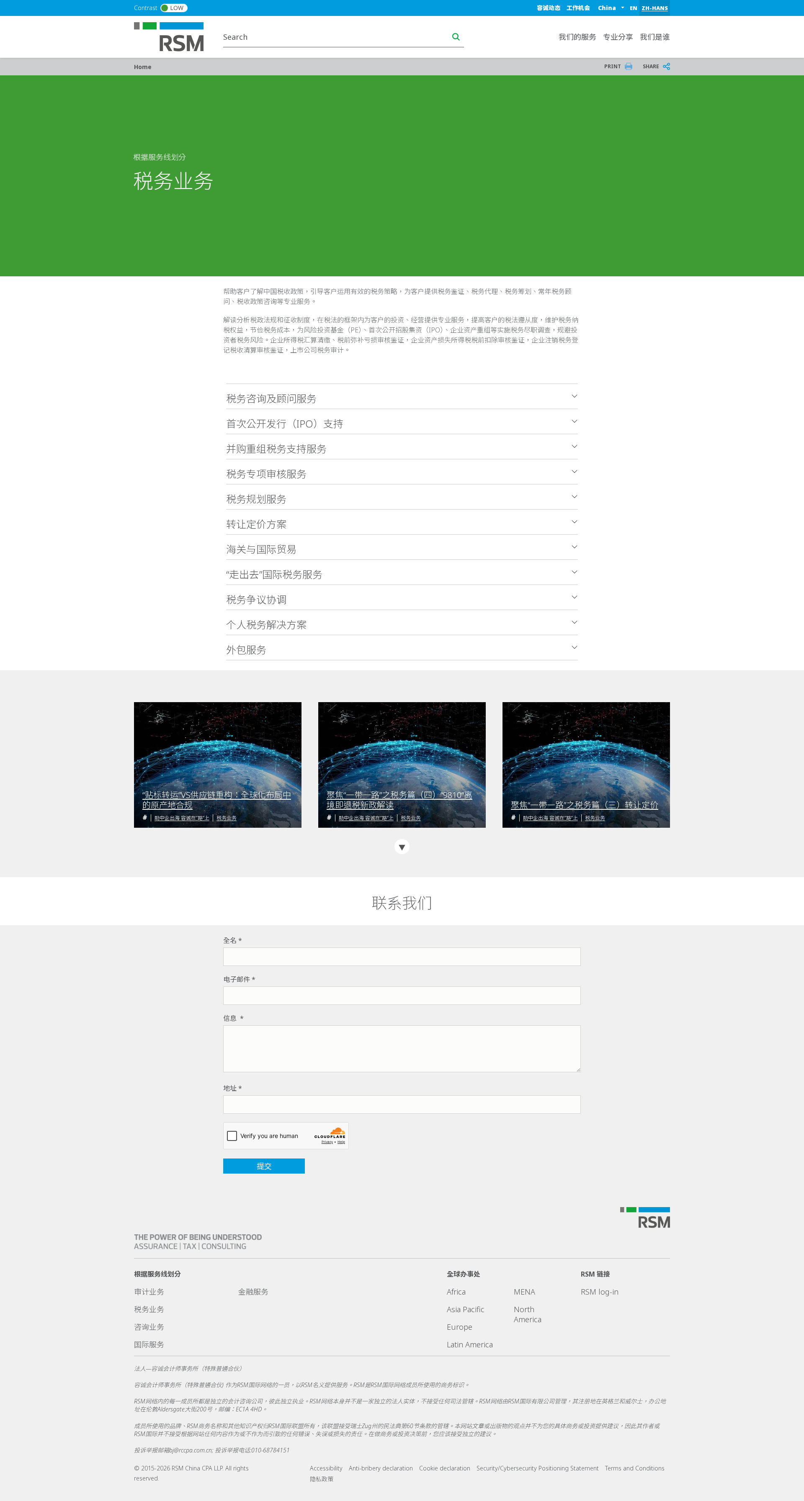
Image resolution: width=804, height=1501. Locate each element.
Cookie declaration (444, 1468)
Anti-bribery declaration (381, 1468)
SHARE (651, 66)
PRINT (612, 66)
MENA (524, 1292)
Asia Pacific (465, 1309)
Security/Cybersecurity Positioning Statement (538, 1468)
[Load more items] (402, 846)
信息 (230, 1018)
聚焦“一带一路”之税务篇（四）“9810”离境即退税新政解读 (399, 800)
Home (143, 67)
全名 (230, 940)
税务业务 (226, 817)
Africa (456, 1292)
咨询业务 (149, 1327)
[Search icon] (456, 37)
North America (527, 1314)
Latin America (470, 1344)
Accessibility (326, 1468)
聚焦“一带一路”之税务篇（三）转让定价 (584, 805)
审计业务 (149, 1292)
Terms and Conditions (635, 1468)
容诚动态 (548, 8)
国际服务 (149, 1344)
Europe (459, 1327)
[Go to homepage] (174, 36)
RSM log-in (599, 1292)
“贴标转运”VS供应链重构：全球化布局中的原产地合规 (216, 800)
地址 (230, 1088)
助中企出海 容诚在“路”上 (182, 817)
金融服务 (253, 1292)
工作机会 (578, 8)
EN (633, 8)
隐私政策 (321, 1479)
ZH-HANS (655, 8)
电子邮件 (236, 979)
